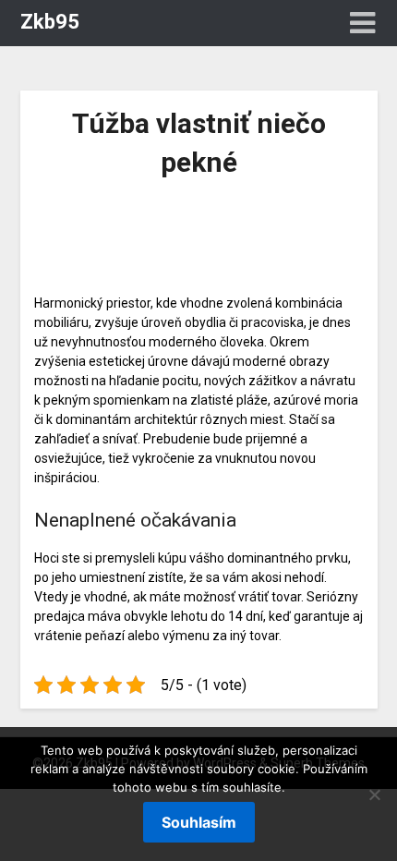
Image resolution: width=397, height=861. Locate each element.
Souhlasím (199, 822)
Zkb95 (49, 21)
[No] (374, 794)
